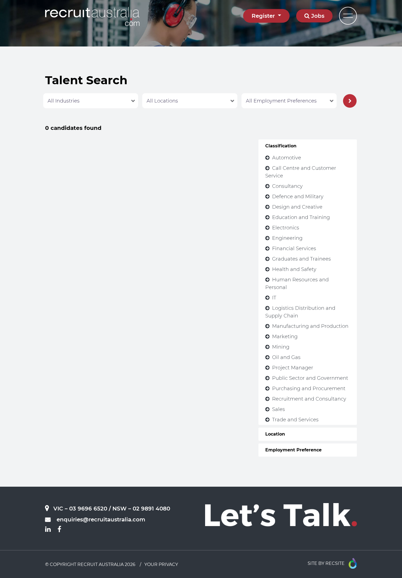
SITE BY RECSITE (326, 563)
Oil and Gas (286, 357)
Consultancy (287, 186)
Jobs (317, 16)
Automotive (286, 158)
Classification (280, 145)
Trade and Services (295, 420)
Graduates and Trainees (301, 259)
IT (274, 298)
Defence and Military (298, 197)
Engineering (287, 238)
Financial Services (294, 249)
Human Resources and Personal (297, 283)
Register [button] (264, 16)
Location (275, 434)
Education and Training (301, 217)
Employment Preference (293, 450)
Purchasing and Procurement (308, 389)
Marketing (285, 337)
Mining (280, 347)
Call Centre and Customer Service (300, 172)
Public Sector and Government (310, 378)
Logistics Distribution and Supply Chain (300, 312)
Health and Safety (294, 269)
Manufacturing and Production (310, 326)
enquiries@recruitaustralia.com (101, 519)
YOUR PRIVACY (161, 564)
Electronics (285, 228)
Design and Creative (297, 207)
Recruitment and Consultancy (309, 399)
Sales (278, 409)
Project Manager (292, 368)
